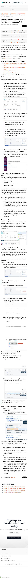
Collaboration (21, 13)
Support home (4, 13)
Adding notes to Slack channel (11, 72)
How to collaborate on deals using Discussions (15, 486)
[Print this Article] (21, 22)
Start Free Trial (14, 538)
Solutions (13, 9)
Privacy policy (17, 563)
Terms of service (11, 563)
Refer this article (7, 58)
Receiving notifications (9, 71)
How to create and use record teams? (13, 492)
